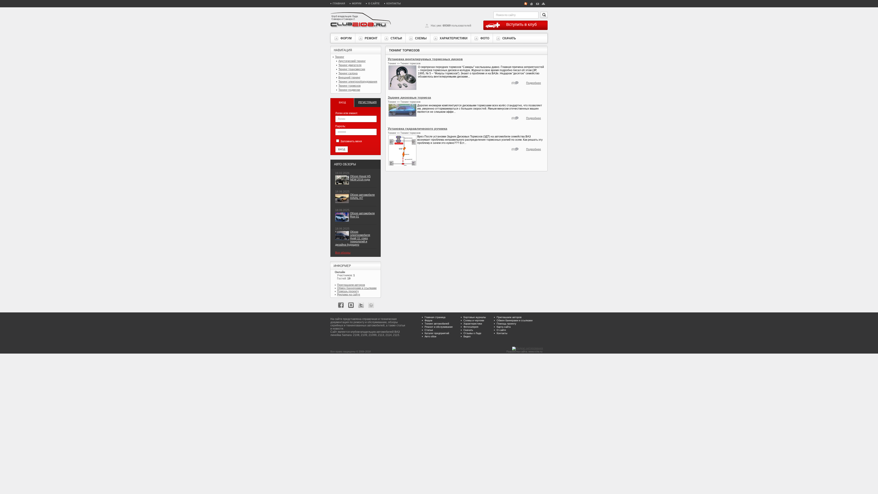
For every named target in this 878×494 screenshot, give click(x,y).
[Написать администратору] (537, 3)
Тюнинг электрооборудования (357, 81)
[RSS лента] (525, 3)
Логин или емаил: (346, 113)
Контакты (393, 3)
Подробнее (533, 83)
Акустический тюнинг (352, 61)
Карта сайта (504, 326)
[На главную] (531, 3)
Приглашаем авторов (351, 285)
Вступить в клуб (521, 24)
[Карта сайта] (543, 3)
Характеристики (472, 323)
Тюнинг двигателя (349, 65)
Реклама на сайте (348, 294)
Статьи (429, 330)
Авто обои (430, 336)
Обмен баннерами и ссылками (357, 288)
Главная (339, 3)
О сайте (374, 3)
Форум (356, 3)
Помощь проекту (348, 291)
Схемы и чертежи (473, 320)
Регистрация (367, 102)
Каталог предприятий (437, 333)
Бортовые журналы (474, 317)
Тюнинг (339, 57)
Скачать (468, 330)
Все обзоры (343, 252)
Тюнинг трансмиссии (351, 69)
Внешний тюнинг (349, 77)
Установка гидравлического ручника (417, 128)
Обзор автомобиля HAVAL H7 (362, 196)
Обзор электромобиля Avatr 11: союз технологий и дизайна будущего (352, 238)
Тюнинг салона (348, 73)
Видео (467, 336)
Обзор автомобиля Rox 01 (362, 215)
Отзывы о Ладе (472, 333)
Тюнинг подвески (349, 89)
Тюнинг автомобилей (437, 323)
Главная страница (435, 317)
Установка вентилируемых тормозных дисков (425, 59)
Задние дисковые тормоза (409, 97)
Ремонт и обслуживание (439, 326)
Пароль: (340, 126)
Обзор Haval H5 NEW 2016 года (360, 178)
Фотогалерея (470, 326)
